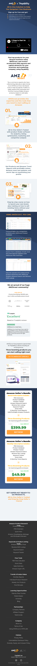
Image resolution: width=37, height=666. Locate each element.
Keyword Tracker (18, 552)
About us (18, 623)
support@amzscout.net (18, 657)
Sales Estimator (18, 566)
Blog (18, 601)
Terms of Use (18, 626)
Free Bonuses (18, 585)
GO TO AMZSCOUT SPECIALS (18, 356)
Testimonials (18, 615)
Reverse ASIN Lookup (19, 547)
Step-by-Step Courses (18, 593)
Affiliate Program (18, 612)
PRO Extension (18, 529)
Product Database (18, 526)
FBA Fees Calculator (18, 561)
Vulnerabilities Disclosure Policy (18, 640)
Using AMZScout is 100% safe (18, 629)
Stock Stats (18, 563)
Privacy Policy (18, 638)
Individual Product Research (18, 580)
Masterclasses (18, 596)
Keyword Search (18, 550)
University (18, 598)
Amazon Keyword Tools (18, 544)
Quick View (18, 531)
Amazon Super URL (18, 569)
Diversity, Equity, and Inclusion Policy (18, 643)
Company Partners (18, 609)
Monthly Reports (18, 577)
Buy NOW (18, 479)
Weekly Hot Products (18, 582)
